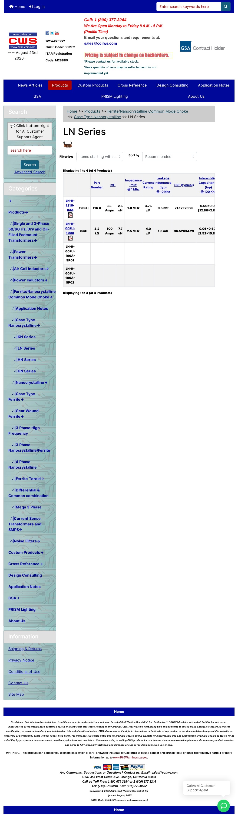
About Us (196, 96)
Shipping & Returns (25, 648)
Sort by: (134, 155)
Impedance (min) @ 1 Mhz (133, 184)
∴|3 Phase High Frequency (24, 430)
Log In (39, 6)
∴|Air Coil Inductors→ (28, 268)
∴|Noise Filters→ (24, 541)
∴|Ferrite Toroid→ (26, 478)
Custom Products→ (26, 552)
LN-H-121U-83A (70, 205)
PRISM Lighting (114, 96)
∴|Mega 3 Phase (25, 507)
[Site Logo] (23, 41)
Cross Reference (132, 85)
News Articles (30, 85)
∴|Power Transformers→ (22, 254)
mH (113, 185)
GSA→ (14, 598)
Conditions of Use (24, 671)
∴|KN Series (22, 336)
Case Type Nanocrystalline (97, 116)
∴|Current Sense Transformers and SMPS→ (24, 524)
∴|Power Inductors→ (28, 280)
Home (19, 6)
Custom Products (92, 85)
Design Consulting (172, 85)
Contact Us (18, 683)
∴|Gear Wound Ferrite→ (23, 413)
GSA (37, 96)
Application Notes (214, 85)
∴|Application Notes (28, 308)
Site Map (16, 694)
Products (60, 85)
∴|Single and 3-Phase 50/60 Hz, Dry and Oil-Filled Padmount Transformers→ (28, 232)
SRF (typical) (184, 185)
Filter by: (66, 156)
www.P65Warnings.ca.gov (130, 757)
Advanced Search (29, 172)
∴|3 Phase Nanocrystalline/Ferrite (29, 447)
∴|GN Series (22, 371)
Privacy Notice (21, 660)
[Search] (226, 6)
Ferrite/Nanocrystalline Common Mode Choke (147, 111)
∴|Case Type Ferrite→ (21, 396)
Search (30, 164)
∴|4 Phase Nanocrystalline (22, 464)
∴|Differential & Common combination (28, 493)
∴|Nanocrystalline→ (28, 382)
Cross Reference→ (25, 563)
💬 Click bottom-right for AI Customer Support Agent (29, 131)
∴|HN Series (22, 359)
